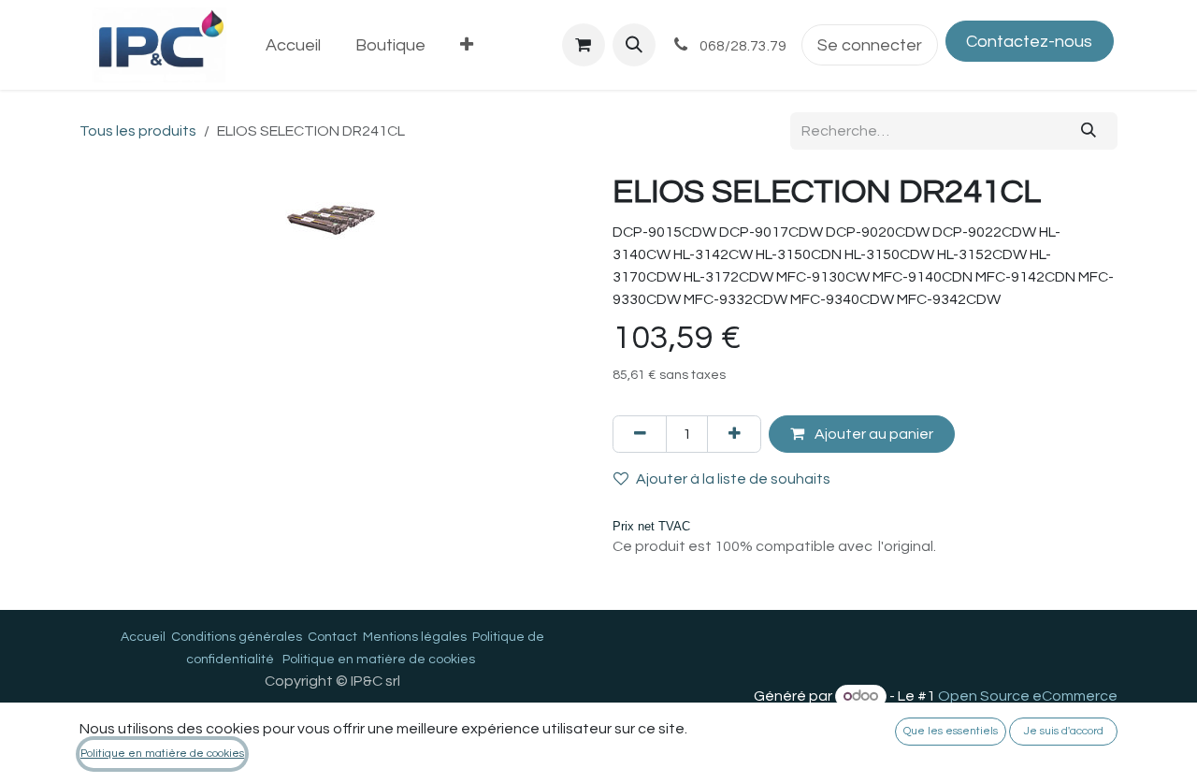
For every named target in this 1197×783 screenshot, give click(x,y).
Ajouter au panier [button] (872, 434)
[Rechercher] (1089, 131)
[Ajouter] (734, 434)
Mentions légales (415, 637)
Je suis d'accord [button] (1063, 731)
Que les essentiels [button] (950, 731)
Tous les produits (137, 130)
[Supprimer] (640, 434)
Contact (332, 637)
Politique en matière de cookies (378, 659)
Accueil (143, 637)
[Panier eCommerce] (583, 44)
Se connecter (869, 45)
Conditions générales (236, 637)
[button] (634, 44)
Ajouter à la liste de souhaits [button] (733, 478)
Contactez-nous (1029, 42)
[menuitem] (294, 45)
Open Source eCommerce (1028, 696)
